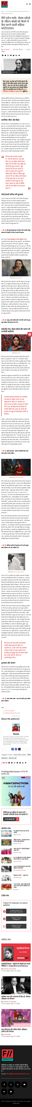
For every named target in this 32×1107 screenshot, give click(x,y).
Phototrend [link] (19, 278)
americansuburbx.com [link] (12, 713)
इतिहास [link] (2, 11)
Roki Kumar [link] (18, 843)
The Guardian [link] (9, 711)
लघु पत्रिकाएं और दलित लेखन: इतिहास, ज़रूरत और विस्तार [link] (14, 1030)
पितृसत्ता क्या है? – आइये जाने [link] (21, 875)
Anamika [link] (7, 1034)
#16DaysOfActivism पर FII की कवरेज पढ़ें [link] (14, 772)
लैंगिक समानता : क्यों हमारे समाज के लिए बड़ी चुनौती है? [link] (22, 840)
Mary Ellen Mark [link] (20, 755)
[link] (30, 334)
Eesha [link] (16, 889)
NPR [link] (19, 353)
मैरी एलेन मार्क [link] (12, 758)
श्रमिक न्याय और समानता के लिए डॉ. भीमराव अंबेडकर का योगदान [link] (15, 997)
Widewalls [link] (14, 72)
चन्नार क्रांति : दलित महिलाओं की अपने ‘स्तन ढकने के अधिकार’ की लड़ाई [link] (22, 885)
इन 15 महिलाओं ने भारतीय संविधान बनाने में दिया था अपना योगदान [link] (22, 858)
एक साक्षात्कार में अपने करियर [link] (15, 239)
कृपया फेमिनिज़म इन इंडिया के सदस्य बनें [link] (15, 90)
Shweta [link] (6, 49)
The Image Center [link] (19, 572)
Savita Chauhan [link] (10, 969)
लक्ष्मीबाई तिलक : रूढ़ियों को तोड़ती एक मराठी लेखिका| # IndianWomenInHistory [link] (15, 965)
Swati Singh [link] (18, 852)
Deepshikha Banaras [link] (20, 870)
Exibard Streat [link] (19, 477)
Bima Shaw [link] (18, 834)
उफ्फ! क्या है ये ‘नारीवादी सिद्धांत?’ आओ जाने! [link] (22, 849)
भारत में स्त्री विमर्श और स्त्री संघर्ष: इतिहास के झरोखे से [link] (22, 867)
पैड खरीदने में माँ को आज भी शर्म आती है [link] (21, 831)
